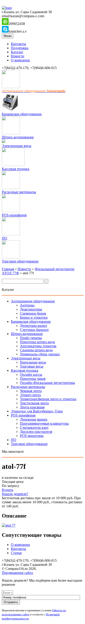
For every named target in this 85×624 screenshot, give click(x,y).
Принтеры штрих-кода (37, 342)
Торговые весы (31, 366)
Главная (8, 269)
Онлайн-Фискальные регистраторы (47, 383)
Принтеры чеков (33, 379)
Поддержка (19, 48)
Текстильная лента (34, 403)
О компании (20, 60)
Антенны (27, 305)
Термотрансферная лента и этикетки (48, 399)
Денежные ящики (33, 419)
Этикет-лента (30, 395)
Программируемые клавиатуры (44, 423)
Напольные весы (33, 362)
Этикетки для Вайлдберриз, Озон (37, 411)
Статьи (16, 553)
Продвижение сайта (17, 573)
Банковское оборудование (22, 114)
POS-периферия (14, 215)
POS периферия (23, 415)
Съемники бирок (33, 313)
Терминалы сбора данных (40, 354)
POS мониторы (32, 436)
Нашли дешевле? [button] (15, 494)
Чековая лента (31, 391)
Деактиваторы (31, 309)
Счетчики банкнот (34, 330)
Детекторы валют (33, 326)
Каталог (17, 52)
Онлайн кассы (31, 374)
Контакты (18, 44)
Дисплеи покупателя (36, 432)
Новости (17, 56)
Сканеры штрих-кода (36, 350)
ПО (4, 238)
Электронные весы (16, 146)
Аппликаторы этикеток (38, 346)
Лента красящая (32, 407)
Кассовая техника (15, 169)
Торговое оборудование (20, 261)
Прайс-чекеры (31, 338)
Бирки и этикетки (34, 317)
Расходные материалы (19, 192)
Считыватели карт (34, 427)
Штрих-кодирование (18, 137)
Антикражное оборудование (33, 301)
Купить (7, 490)
